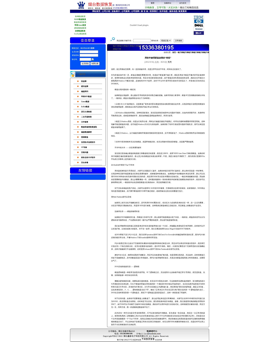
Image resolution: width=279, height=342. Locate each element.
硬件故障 (84, 86)
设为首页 (182, 3)
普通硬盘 (84, 137)
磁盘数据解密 (86, 132)
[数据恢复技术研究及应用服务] (81, 9)
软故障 (83, 81)
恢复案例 (182, 11)
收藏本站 (167, 3)
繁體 (152, 3)
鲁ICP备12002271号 (124, 340)
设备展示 (116, 11)
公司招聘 (135, 11)
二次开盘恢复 (86, 117)
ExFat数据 (85, 107)
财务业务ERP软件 (88, 157)
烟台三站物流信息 (189, 7)
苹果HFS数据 (86, 96)
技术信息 (164, 11)
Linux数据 (85, 102)
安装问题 (84, 152)
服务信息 (173, 11)
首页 (174, 52)
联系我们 (154, 11)
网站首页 (96, 11)
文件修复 (84, 122)
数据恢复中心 (152, 331)
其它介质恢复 (86, 112)
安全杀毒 (84, 162)
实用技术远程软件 (88, 142)
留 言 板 (144, 11)
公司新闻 (125, 11)
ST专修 (84, 147)
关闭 (170, 62)
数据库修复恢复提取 (89, 127)
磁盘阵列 (84, 91)
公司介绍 (106, 11)
